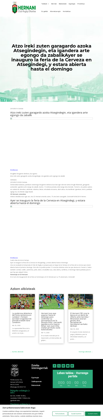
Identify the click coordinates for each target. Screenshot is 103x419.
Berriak (54, 4)
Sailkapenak (36, 381)
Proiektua (80, 4)
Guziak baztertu (76, 414)
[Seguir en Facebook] (54, 366)
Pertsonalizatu (60, 414)
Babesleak (62, 4)
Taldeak (44, 4)
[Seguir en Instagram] (63, 366)
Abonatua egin (55, 11)
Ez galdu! (44, 11)
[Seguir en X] (59, 366)
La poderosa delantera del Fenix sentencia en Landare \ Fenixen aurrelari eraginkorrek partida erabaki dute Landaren (22, 318)
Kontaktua (66, 11)
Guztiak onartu (93, 414)
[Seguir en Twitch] (72, 366)
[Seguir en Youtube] (68, 366)
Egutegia (72, 4)
